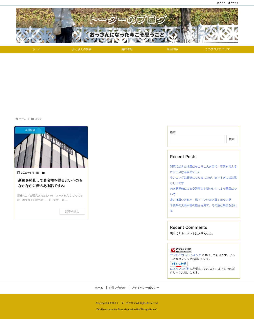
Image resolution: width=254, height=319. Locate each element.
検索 (173, 132)
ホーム (22, 118)
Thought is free (148, 309)
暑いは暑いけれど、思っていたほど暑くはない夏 (200, 199)
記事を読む (72, 211)
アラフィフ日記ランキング (185, 255)
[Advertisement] (127, 82)
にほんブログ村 (180, 268)
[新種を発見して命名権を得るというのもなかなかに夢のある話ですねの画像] (51, 147)
